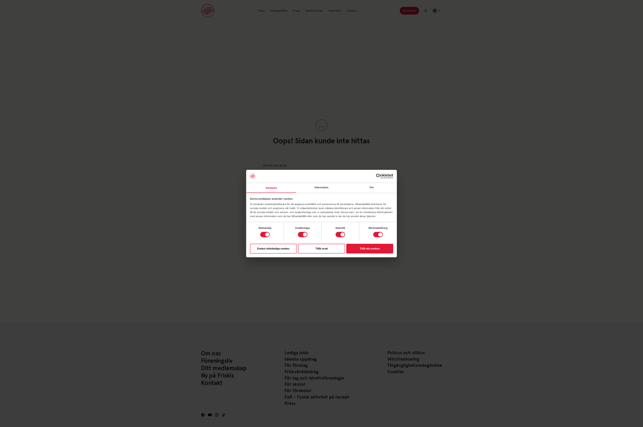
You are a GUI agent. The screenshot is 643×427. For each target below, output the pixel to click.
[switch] (302, 234)
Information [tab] (321, 187)
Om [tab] (372, 187)
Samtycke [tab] (271, 187)
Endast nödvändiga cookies (273, 248)
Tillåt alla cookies (370, 248)
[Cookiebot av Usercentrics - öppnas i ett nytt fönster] (378, 176)
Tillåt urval (321, 248)
